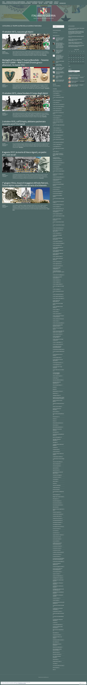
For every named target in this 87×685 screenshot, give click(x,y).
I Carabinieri (55, 447)
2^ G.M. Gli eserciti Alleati (57, 193)
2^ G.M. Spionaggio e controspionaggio (56, 373)
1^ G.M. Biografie (55, 93)
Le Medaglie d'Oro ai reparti (57, 577)
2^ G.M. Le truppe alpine (57, 342)
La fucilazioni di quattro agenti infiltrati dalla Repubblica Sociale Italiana (60, 39)
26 (73, 61)
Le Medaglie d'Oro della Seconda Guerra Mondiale (58, 589)
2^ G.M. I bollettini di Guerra (57, 208)
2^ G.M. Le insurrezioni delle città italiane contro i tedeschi (58, 332)
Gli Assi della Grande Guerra (57, 422)
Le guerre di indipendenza (57, 575)
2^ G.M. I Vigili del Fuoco (57, 263)
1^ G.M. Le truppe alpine (57, 144)
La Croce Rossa (55, 530)
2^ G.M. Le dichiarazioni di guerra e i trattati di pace (58, 316)
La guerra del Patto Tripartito (58, 534)
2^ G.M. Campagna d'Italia (57, 168)
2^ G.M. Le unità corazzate (57, 344)
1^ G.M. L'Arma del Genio (57, 115)
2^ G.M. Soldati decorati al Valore (58, 369)
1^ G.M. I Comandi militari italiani (58, 97)
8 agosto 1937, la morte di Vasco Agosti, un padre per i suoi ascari (24, 153)
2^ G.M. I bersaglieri (56, 206)
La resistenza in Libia (56, 550)
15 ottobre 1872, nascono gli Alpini (17, 32)
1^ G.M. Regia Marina (56, 146)
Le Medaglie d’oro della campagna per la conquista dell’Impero (16, 3)
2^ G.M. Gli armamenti (56, 187)
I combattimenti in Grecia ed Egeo (58, 458)
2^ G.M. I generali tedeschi (57, 241)
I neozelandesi (55, 479)
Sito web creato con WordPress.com (43, 677)
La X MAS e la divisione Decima (58, 552)
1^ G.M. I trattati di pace (57, 108)
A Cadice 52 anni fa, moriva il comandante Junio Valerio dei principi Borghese (76, 46)
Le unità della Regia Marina (57, 624)
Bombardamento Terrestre (57, 391)
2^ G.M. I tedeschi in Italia (57, 256)
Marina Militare (55, 632)
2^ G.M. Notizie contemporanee (58, 349)
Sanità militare (55, 659)
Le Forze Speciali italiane (57, 571)
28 (78, 61)
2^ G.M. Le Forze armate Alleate (58, 322)
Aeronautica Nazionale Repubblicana (57, 383)
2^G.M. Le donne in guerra (57, 375)
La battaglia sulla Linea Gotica (58, 526)
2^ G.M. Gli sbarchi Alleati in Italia (58, 198)
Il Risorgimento (55, 498)
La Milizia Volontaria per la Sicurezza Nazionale (57, 543)
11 (71, 57)
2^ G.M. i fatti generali (56, 233)
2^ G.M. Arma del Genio (56, 164)
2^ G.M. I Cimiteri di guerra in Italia (58, 215)
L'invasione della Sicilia (57, 516)
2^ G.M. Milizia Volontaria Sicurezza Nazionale (57, 347)
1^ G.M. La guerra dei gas (57, 130)
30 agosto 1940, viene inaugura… (77, 78)
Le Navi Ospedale (56, 600)
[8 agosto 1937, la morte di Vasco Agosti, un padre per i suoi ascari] (26, 172)
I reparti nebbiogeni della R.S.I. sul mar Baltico (59, 77)
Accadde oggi (55, 377)
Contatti (56, 1)
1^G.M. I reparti (55, 151)
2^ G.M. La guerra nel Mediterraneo (56, 301)
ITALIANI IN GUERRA (43, 15)
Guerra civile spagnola (56, 437)
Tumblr (50, 3)
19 (73, 59)
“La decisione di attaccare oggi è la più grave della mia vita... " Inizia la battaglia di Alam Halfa (59, 57)
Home (3, 1)
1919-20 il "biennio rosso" (57, 91)
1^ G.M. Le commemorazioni (57, 135)
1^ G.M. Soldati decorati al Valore (58, 148)
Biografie (54, 389)
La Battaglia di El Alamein (57, 522)
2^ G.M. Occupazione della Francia (58, 351)
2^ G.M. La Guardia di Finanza (58, 294)
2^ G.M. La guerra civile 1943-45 (58, 298)
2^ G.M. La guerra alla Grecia (57, 296)
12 (73, 57)
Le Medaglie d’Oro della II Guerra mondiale (15, 1)
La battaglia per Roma (56, 524)
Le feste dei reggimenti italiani (58, 566)
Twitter (40, 3)
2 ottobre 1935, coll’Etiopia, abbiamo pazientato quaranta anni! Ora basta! (24, 122)
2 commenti (4, 86)
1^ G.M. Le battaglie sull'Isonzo (58, 132)
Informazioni (63, 3)
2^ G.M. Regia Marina (56, 364)
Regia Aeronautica (56, 652)
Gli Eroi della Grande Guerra (57, 427)
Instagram (34, 3)
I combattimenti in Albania (57, 456)
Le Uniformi (55, 622)
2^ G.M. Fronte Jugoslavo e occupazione (57, 180)
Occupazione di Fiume (56, 634)
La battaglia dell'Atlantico (57, 520)
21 (78, 59)
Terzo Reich (55, 663)
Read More (44, 55)
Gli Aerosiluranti (55, 416)
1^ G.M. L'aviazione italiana (57, 119)
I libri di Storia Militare (56, 85)
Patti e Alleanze (55, 641)
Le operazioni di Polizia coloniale (58, 605)
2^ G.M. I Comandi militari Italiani (58, 221)
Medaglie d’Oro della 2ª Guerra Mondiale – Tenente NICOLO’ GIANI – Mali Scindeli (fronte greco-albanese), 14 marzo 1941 (25, 62)
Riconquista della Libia (56, 654)
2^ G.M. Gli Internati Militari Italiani (57, 196)
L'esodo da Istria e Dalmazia (57, 514)
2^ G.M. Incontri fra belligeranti (58, 274)
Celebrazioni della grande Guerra (58, 403)
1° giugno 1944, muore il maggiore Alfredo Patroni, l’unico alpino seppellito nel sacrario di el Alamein (25, 184)
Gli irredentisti (55, 432)
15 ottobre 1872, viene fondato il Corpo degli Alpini (25, 93)
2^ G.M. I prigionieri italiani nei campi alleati (58, 248)
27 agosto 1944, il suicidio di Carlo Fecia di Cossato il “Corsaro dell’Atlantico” (75, 43)
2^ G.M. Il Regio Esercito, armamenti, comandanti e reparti (58, 271)
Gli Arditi (54, 418)
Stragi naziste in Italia (56, 661)
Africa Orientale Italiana (57, 385)
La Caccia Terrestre (56, 528)
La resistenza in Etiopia (57, 546)
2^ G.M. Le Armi (55, 311)
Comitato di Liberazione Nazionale (57, 409)
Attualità (54, 387)
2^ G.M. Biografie (55, 166)
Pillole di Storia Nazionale (57, 647)
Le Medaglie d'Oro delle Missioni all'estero (58, 593)
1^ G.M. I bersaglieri (56, 95)
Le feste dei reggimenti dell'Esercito (57, 564)
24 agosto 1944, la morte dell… (77, 85)
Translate (75, 72)
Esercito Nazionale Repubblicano (58, 413)
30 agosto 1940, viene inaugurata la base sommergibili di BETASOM (59, 51)
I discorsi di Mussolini (56, 463)
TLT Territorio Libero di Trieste (58, 665)
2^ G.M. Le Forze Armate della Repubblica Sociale (58, 325)
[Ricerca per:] (58, 26)
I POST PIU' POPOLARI (56, 485)
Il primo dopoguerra (56, 494)
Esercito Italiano (55, 411)
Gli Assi (54, 420)
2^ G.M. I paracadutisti (56, 245)
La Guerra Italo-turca (56, 536)
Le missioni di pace (56, 598)
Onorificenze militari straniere (58, 639)
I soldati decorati (56, 487)
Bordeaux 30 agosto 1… (75, 77)
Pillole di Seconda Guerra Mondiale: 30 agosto (76, 36)
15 (80, 57)
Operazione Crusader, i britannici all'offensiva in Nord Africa (60, 72)
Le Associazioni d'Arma (57, 554)
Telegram (56, 3)
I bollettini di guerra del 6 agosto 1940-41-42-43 (60, 81)
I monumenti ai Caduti (56, 477)
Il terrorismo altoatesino (57, 502)
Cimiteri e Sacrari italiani (57, 406)
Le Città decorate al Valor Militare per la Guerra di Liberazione (58, 559)
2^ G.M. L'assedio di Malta (57, 284)
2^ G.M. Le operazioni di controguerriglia (57, 337)
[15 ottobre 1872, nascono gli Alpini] (26, 49)
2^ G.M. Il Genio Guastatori (57, 265)
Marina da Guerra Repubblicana (58, 629)
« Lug (69, 66)
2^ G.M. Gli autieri (56, 189)
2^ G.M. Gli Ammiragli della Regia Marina (58, 185)
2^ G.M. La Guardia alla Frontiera (58, 291)
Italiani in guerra (5, 52)
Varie (54, 669)
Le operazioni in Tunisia (57, 611)
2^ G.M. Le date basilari (57, 313)
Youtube (45, 3)
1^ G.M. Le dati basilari (56, 137)
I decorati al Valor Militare (57, 461)
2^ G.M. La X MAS (55, 309)
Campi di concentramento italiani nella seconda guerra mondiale (58, 398)
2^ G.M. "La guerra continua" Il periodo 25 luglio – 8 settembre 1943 (58, 154)
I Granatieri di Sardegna (57, 475)
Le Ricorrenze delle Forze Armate (58, 613)
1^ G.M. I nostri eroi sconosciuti (58, 104)
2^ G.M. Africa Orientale (57, 160)
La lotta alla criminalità (57, 538)
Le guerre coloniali (56, 573)
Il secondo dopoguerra (57, 500)
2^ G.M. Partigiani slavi (56, 357)
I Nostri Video (55, 481)
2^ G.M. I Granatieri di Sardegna (58, 243)
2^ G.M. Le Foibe (55, 320)
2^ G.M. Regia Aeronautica (57, 362)
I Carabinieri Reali (56, 449)
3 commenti (4, 145)
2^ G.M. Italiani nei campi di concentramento (57, 277)
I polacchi (54, 483)
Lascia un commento (5, 53)
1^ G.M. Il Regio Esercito (57, 110)
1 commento (4, 176)
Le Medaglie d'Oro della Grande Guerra (58, 580)
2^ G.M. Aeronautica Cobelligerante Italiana (57, 158)
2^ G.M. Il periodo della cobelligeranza (56, 268)
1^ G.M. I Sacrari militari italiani (58, 106)
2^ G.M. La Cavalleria (56, 289)
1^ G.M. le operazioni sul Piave (58, 142)
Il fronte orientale (56, 489)
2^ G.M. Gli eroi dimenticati (57, 191)
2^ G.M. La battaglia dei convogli (58, 286)
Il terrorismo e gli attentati (57, 504)
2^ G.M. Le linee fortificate (57, 334)
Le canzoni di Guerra (56, 556)
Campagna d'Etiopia (56, 395)
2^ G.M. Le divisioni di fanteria (58, 318)
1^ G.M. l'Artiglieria (56, 117)
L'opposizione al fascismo (57, 518)
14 (78, 57)
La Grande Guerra (49, 1)
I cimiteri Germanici (56, 451)
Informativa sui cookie (22, 683)
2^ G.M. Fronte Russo (56, 182)
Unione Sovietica (56, 667)
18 (71, 59)
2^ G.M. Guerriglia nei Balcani (58, 204)
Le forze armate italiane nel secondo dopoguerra (57, 569)
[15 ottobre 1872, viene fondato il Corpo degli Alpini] (26, 110)
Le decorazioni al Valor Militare (58, 561)
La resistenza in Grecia (56, 548)
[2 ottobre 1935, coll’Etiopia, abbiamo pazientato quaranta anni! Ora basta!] (26, 141)
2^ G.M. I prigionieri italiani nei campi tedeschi (58, 251)
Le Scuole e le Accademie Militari (58, 616)
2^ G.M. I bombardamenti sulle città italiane (58, 211)
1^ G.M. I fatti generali (56, 100)
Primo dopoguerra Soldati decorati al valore (57, 650)
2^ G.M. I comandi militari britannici (57, 219)
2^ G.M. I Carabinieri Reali (57, 213)
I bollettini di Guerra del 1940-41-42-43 (34, 1)
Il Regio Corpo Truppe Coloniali (58, 496)
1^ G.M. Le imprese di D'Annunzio (58, 139)
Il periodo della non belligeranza (58, 491)
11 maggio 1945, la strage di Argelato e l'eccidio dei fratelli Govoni (60, 68)
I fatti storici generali (56, 465)
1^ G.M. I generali (56, 102)
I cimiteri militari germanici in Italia (59, 65)
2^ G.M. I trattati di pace (57, 261)
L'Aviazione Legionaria (56, 512)
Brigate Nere (55, 393)
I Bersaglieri (55, 442)
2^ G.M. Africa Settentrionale (58, 162)
